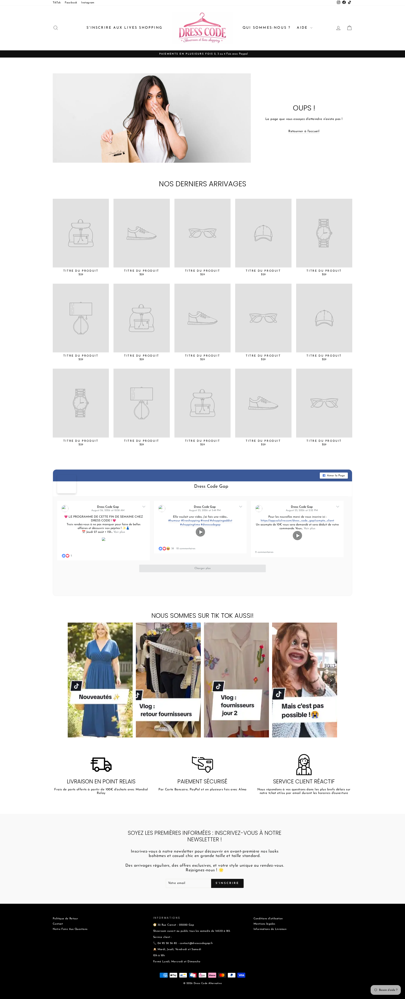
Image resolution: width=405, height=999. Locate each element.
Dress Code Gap (211, 486)
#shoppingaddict (221, 520)
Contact (58, 923)
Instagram (87, 2)
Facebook (71, 2)
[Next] (331, 680)
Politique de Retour (65, 918)
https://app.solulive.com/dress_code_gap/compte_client (297, 520)
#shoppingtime (190, 524)
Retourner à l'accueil (303, 131)
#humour (174, 520)
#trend (205, 520)
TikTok (57, 2)
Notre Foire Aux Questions (70, 929)
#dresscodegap (210, 524)
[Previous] (74, 680)
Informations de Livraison (270, 929)
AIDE (303, 28)
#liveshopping (190, 520)
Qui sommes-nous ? (266, 28)
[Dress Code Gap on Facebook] (66, 484)
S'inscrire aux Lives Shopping (124, 28)
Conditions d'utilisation (268, 918)
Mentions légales (264, 923)
